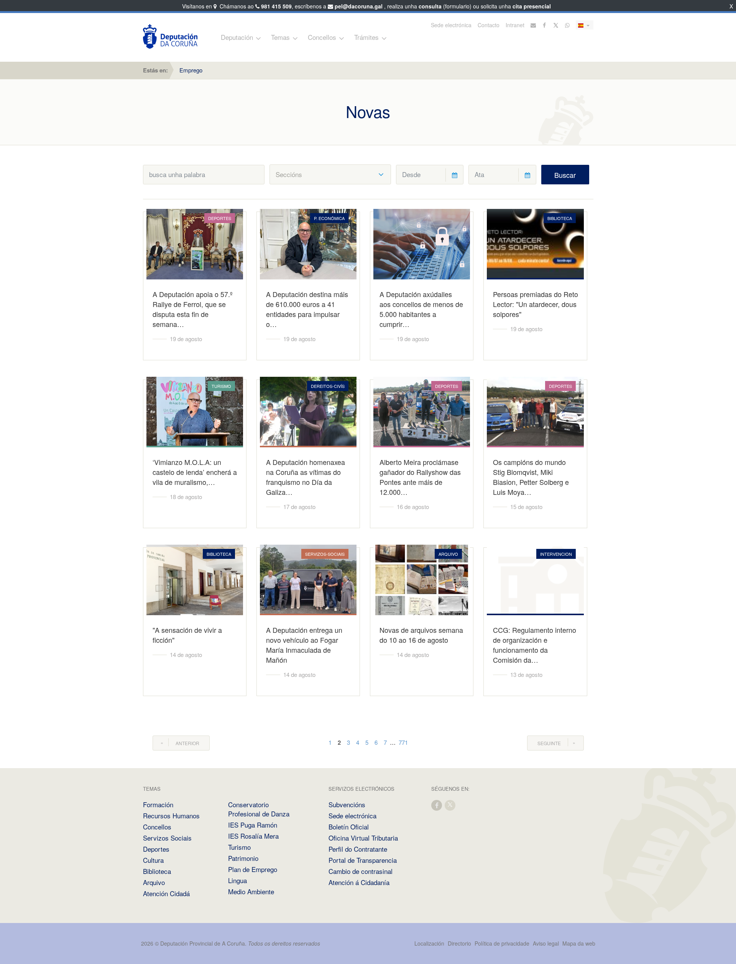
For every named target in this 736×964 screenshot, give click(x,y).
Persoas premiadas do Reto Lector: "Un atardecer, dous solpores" (535, 304)
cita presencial (532, 6)
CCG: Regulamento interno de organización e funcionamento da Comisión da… (534, 645)
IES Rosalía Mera (253, 836)
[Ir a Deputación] (170, 36)
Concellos (322, 37)
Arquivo (154, 882)
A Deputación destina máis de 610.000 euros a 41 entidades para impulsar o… (307, 309)
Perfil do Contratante (358, 849)
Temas (280, 37)
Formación (158, 804)
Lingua (237, 880)
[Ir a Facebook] (545, 24)
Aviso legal (546, 943)
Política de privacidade (503, 943)
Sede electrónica (451, 24)
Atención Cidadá (166, 893)
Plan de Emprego (252, 869)
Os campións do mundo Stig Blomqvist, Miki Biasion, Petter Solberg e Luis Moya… (531, 477)
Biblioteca (157, 871)
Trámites (366, 37)
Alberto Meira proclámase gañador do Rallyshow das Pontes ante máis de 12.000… (420, 477)
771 (403, 742)
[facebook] (437, 805)
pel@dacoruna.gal (359, 6)
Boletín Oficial (349, 826)
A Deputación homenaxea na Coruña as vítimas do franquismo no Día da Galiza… (305, 477)
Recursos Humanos (171, 815)
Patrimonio (243, 858)
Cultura (153, 860)
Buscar (565, 175)
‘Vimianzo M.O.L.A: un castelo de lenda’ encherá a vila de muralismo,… (195, 472)
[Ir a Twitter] (556, 24)
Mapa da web (578, 943)
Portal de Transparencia (363, 860)
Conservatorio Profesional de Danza (258, 809)
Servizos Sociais (167, 837)
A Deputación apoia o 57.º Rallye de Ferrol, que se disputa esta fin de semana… (193, 309)
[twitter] (450, 805)
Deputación (237, 37)
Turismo (239, 847)
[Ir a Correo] (533, 24)
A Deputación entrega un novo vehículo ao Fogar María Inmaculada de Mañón (304, 645)
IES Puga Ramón (252, 824)
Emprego (190, 70)
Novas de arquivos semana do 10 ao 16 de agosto (421, 635)
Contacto (488, 24)
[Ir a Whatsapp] (567, 24)
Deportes (156, 849)
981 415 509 (276, 6)
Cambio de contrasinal (361, 871)
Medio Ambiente (251, 891)
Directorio (459, 943)
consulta (430, 6)
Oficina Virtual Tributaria (363, 837)
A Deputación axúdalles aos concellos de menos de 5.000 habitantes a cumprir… (421, 309)
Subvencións (347, 804)
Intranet (515, 24)
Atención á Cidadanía (359, 882)
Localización (429, 943)
